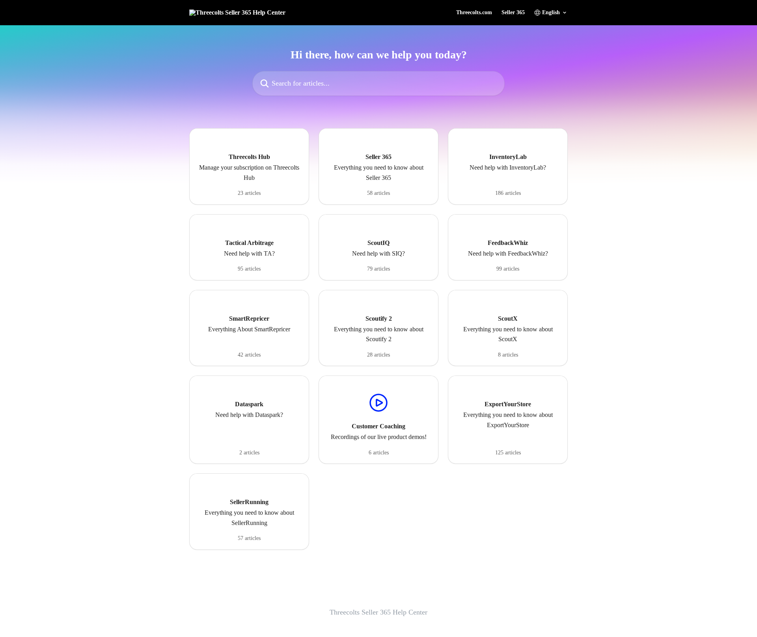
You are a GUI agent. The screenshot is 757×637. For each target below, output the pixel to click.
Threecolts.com (474, 12)
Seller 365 (513, 12)
